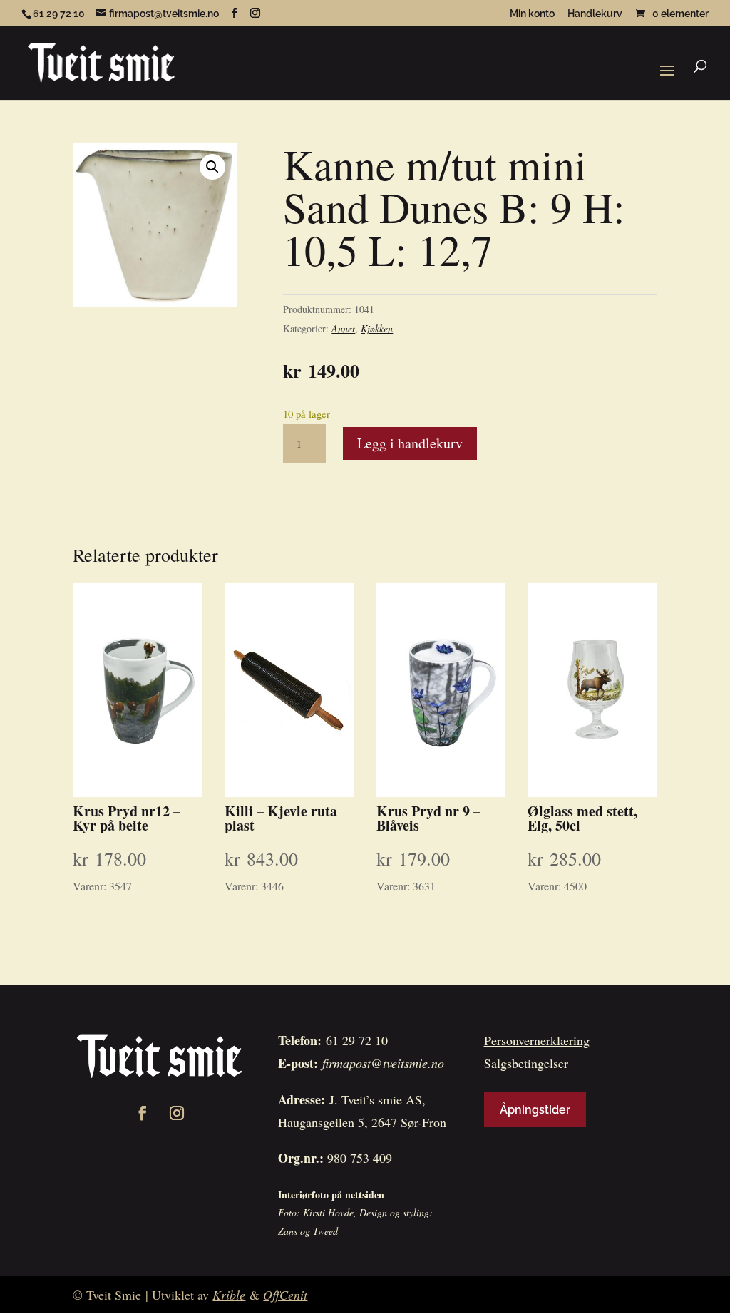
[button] (212, 167)
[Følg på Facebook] (142, 1113)
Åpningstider (535, 1110)
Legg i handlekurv (410, 443)
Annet (343, 328)
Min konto (532, 14)
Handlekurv (594, 14)
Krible (228, 1294)
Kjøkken (377, 328)
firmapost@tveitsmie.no (383, 1063)
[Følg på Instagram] (177, 1113)
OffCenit (285, 1294)
